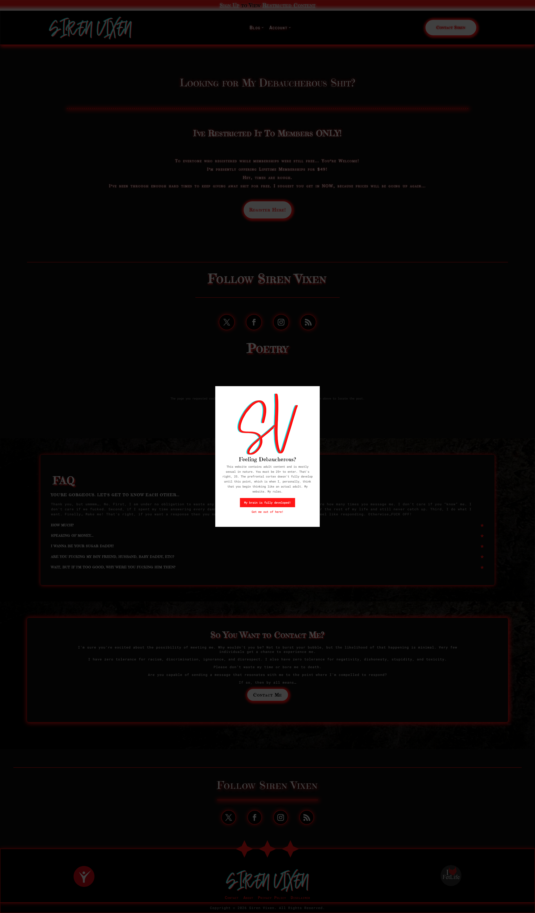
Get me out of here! (267, 512)
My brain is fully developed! (267, 502)
